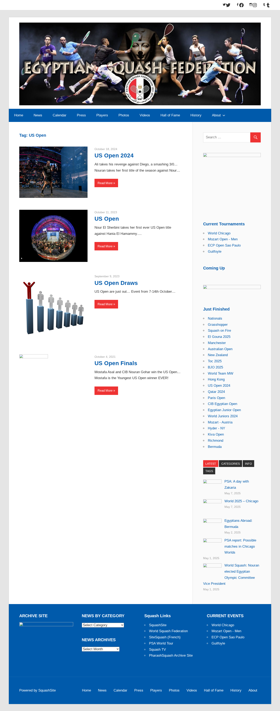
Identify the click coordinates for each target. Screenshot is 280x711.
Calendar (59, 115)
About (216, 115)
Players (102, 115)
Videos (145, 115)
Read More (105, 183)
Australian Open (220, 349)
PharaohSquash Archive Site (171, 655)
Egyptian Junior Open (224, 410)
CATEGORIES (230, 463)
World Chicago (219, 233)
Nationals (215, 318)
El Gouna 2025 (219, 337)
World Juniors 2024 (223, 416)
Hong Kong (216, 379)
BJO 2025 (215, 367)
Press (81, 115)
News (38, 115)
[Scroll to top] (273, 704)
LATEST (210, 463)
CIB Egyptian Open (222, 404)
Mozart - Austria (220, 422)
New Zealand (218, 355)
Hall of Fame (170, 115)
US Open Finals (115, 363)
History (195, 115)
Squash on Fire (219, 331)
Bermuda (215, 447)
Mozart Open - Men (223, 239)
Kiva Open (216, 434)
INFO (248, 463)
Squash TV (157, 649)
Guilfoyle (214, 251)
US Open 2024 (114, 155)
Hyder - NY (216, 428)
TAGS (209, 471)
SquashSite (157, 625)
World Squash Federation (168, 631)
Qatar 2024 (216, 392)
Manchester (217, 343)
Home (18, 115)
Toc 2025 (215, 361)
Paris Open (216, 398)
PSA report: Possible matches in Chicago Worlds (240, 546)
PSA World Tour (161, 643)
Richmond (215, 441)
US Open (106, 219)
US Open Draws (116, 283)
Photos (123, 115)
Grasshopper (218, 325)
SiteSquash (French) (165, 637)
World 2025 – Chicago (241, 501)
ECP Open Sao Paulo (224, 245)
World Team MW (220, 373)
